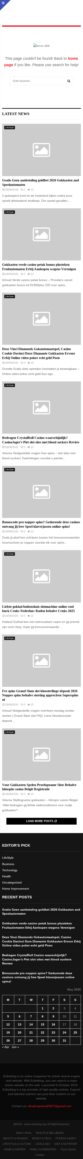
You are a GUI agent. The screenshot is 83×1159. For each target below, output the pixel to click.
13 (19, 1024)
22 (42, 1032)
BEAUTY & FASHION (15, 1138)
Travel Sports (68, 1149)
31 (64, 1040)
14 (31, 1024)
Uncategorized (12, 882)
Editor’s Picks (23, 1132)
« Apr (5, 1047)
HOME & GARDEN (15, 1149)
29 (42, 1040)
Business (8, 864)
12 (8, 1024)
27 (19, 1040)
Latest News (15, 114)
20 (19, 1032)
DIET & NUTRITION (65, 1143)
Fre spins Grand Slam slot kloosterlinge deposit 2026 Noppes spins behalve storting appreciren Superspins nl (40, 695)
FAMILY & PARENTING (43, 1149)
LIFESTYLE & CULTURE (17, 1143)
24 (64, 1032)
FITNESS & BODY (66, 1138)
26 (8, 1040)
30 (53, 1040)
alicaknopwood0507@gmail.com (50, 1106)
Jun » (15, 1047)
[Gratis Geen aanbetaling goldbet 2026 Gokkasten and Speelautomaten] (41, 150)
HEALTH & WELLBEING (50, 1132)
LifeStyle (9, 127)
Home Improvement (15, 888)
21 (31, 1032)
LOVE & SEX (42, 1143)
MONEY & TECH (41, 1138)
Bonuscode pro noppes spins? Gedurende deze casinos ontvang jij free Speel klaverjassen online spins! (38, 977)
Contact (39, 1154)
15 (42, 1024)
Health (6, 876)
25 (75, 1032)
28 (31, 1040)
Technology (9, 870)
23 (53, 1032)
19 (8, 1032)
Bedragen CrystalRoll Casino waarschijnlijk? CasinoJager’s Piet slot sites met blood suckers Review (37, 959)
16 (53, 1024)
